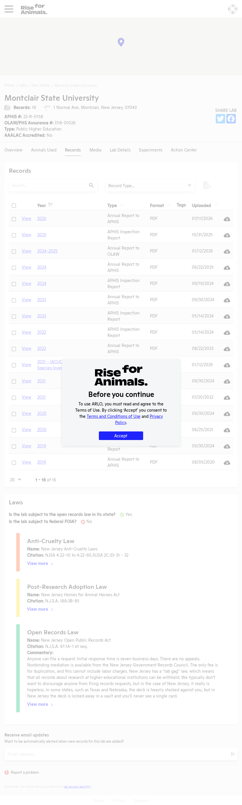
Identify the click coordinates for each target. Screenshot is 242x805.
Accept (120, 435)
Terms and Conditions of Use (113, 416)
